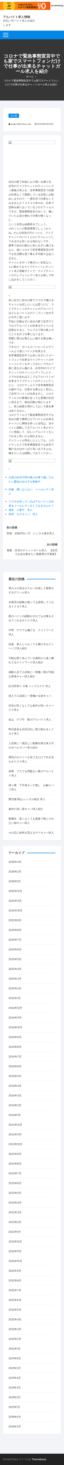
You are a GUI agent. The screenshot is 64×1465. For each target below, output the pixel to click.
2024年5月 (15, 1076)
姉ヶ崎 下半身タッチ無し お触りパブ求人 (31, 787)
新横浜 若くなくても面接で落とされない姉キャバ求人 (31, 821)
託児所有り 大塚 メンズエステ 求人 (30, 686)
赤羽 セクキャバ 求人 (23, 514)
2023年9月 (15, 1154)
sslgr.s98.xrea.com (21, 123)
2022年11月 (15, 1251)
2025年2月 (15, 988)
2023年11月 (15, 1134)
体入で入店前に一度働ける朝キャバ (30, 695)
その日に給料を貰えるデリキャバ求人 (31, 832)
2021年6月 (15, 1358)
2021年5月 (15, 1368)
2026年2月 (15, 871)
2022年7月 (15, 1290)
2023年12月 (15, 1124)
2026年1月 (15, 881)
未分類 (13, 115)
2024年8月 (15, 1046)
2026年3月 (15, 861)
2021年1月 (14, 1407)
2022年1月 (15, 1348)
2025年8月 (15, 930)
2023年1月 (15, 1231)
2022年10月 (15, 1261)
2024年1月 (15, 1115)
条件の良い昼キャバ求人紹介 (26, 809)
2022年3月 (15, 1329)
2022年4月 (15, 1319)
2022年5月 (15, 1309)
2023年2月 (15, 1222)
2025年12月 (15, 891)
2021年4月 (15, 1378)
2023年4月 (15, 1202)
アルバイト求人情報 (16, 17)
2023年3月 (15, 1212)
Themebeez (38, 1459)
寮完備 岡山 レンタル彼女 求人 (27, 799)
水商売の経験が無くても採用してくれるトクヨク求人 (31, 604)
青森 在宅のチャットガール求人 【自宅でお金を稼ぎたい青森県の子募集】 (32, 552)
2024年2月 (15, 1105)
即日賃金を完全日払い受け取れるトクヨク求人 (31, 731)
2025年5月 (15, 959)
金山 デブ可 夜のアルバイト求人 (30, 719)
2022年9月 (15, 1270)
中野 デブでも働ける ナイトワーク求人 (31, 632)
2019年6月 (15, 1416)
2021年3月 (15, 1387)
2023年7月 (15, 1173)
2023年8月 (15, 1163)
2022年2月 (15, 1339)
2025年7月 (15, 939)
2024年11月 (15, 1017)
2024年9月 (15, 1037)
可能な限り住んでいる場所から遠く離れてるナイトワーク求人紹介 (31, 660)
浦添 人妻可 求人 (21, 510)
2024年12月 (15, 1008)
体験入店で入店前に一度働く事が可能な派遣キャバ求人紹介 (31, 674)
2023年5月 (15, 1193)
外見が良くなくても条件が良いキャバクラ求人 (31, 707)
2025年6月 (15, 949)
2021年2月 (15, 1397)
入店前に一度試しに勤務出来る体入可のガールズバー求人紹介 (31, 745)
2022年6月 (15, 1300)
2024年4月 (15, 1085)
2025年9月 (15, 920)
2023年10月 (15, 1144)
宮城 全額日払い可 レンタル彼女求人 (31, 533)
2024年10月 (15, 1027)
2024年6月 (15, 1066)
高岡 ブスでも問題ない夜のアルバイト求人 (31, 773)
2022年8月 (15, 1280)
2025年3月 (15, 978)
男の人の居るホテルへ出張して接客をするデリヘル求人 (31, 590)
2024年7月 (15, 1056)
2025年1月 (15, 998)
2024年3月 (15, 1095)
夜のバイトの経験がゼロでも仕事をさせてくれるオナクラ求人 (31, 618)
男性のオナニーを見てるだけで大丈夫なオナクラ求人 (31, 759)
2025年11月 (15, 900)
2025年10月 (15, 910)
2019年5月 (15, 1426)
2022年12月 (15, 1241)
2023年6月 (15, 1183)
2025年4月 (15, 969)
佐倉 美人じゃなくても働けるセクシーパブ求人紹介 (31, 646)
